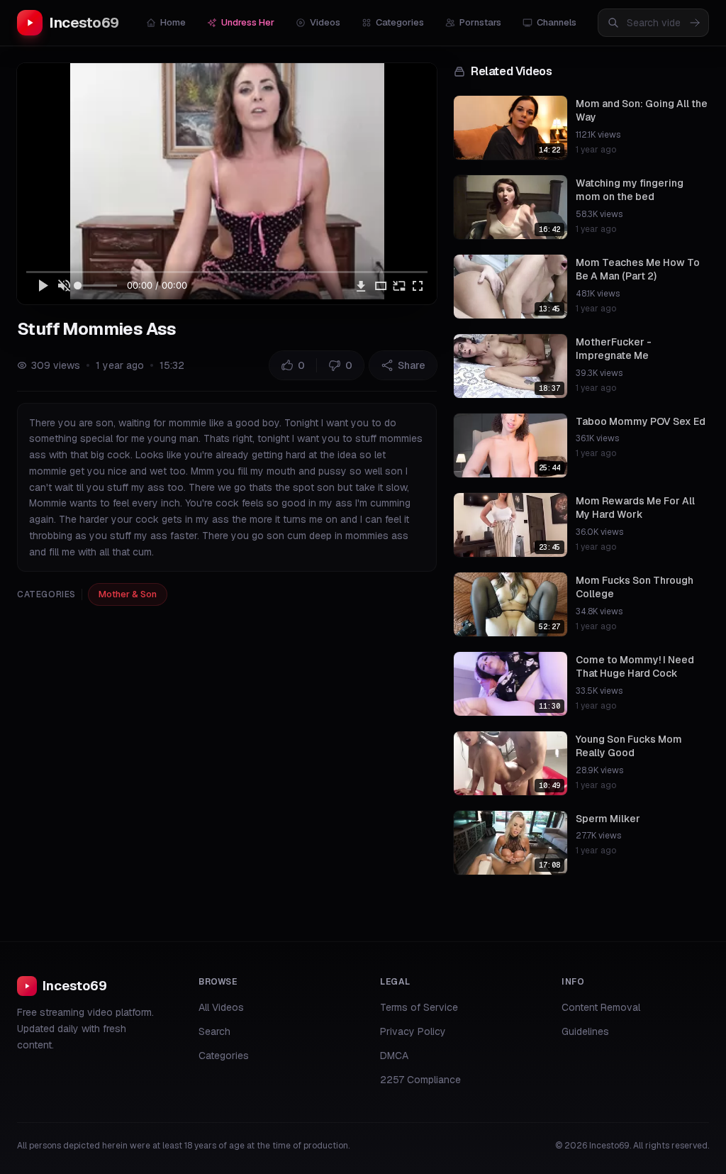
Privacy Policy (413, 1031)
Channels (556, 22)
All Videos (221, 1007)
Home (173, 22)
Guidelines (585, 1031)
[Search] (694, 22)
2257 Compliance (420, 1079)
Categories (400, 22)
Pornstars (480, 22)
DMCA (394, 1055)
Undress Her (247, 22)
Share (411, 365)
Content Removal (601, 1007)
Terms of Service (419, 1007)
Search (214, 1031)
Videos (325, 22)
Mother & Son (128, 594)
